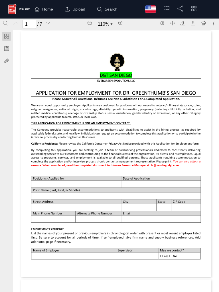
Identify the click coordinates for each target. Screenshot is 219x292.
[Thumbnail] (6, 36)
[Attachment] (6, 60)
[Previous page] (15, 23)
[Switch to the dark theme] (162, 23)
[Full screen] (172, 23)
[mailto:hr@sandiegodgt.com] (164, 166)
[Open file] (182, 23)
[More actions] (213, 23)
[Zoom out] (89, 23)
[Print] (203, 23)
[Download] (193, 23)
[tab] (6, 37)
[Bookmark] (6, 48)
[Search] (5, 23)
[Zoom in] (120, 23)
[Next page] (47, 23)
